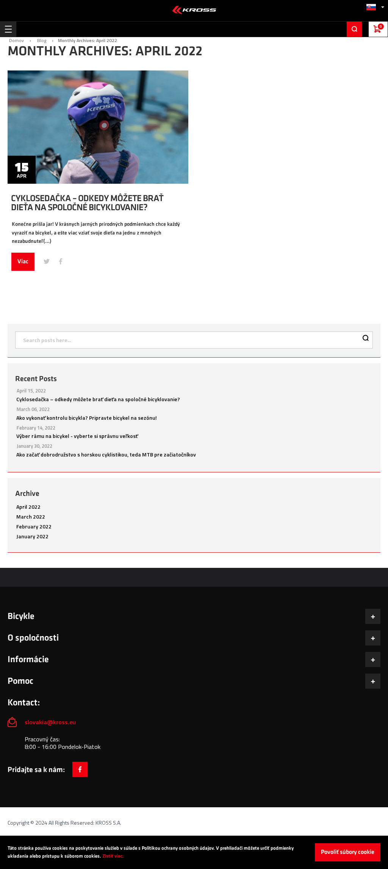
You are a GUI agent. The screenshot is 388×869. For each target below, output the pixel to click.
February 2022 (34, 526)
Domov (16, 40)
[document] (194, 852)
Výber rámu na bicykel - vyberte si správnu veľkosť (77, 436)
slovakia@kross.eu (51, 722)
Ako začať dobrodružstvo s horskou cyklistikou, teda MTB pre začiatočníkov (106, 454)
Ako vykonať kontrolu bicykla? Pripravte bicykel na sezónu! (86, 418)
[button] (375, 7)
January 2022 (32, 536)
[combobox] (194, 340)
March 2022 (30, 516)
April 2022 (28, 507)
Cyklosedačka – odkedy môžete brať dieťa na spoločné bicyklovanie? (87, 203)
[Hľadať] (365, 338)
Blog (41, 40)
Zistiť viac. (113, 856)
